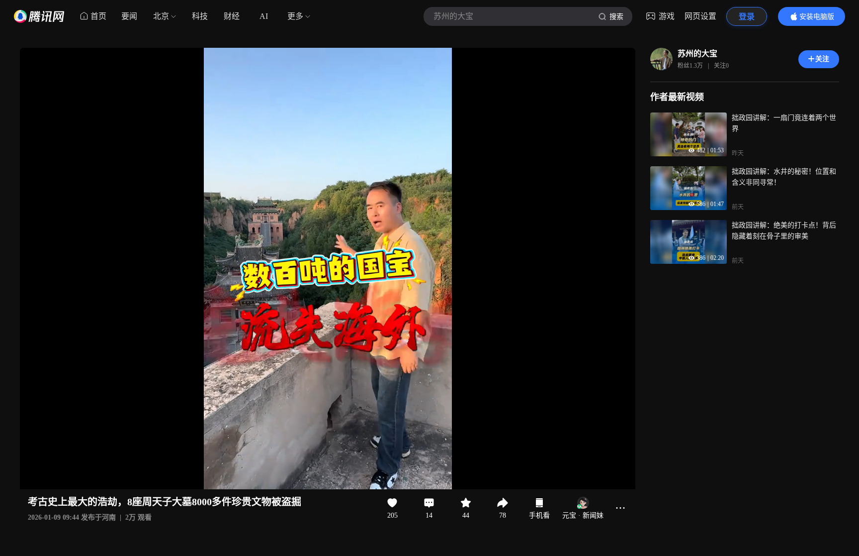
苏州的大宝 (697, 53)
